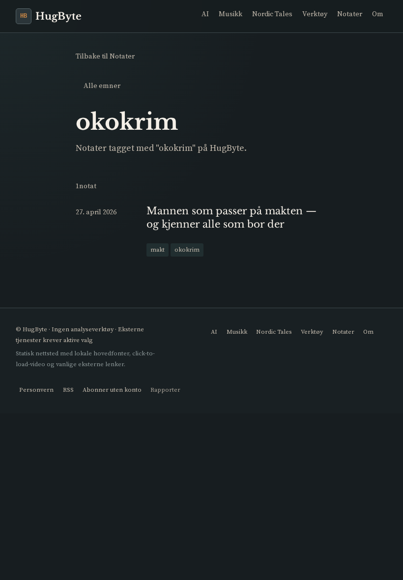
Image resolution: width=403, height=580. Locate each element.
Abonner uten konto (112, 389)
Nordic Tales (272, 14)
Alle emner (102, 85)
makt (157, 249)
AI (205, 14)
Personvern (36, 389)
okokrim (187, 249)
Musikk (230, 14)
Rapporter (165, 389)
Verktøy (314, 14)
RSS (68, 389)
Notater (349, 14)
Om (377, 14)
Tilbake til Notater (105, 56)
